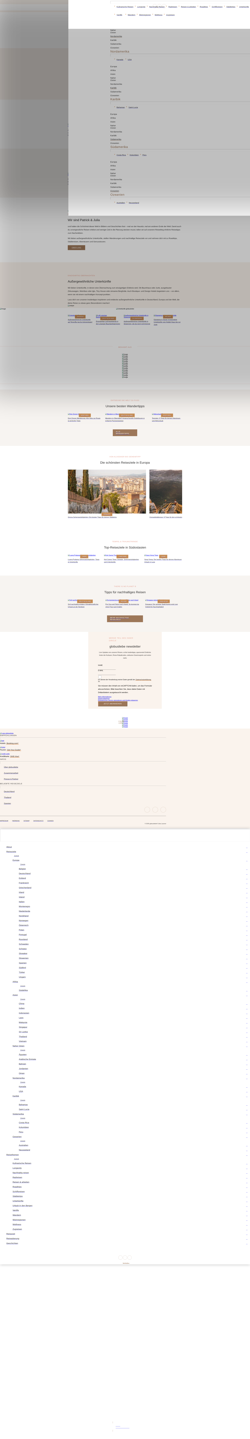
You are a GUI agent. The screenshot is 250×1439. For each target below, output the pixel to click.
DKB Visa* (14, 756)
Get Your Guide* (14, 750)
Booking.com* (12, 743)
